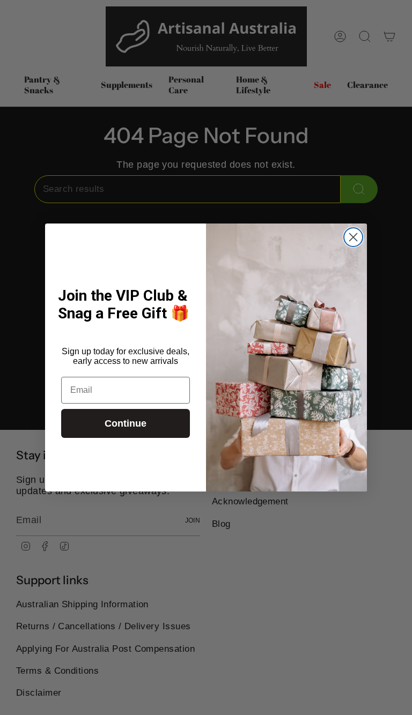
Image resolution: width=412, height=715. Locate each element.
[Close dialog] (353, 237)
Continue (125, 423)
